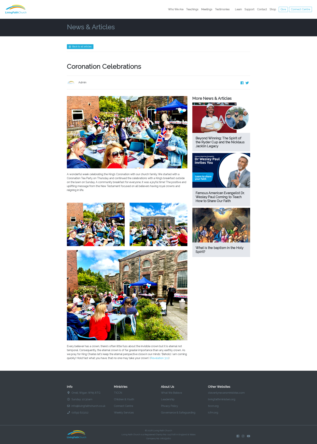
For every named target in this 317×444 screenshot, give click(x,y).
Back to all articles (82, 46)
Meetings (206, 9)
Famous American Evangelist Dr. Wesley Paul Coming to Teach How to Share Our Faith (220, 197)
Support (249, 9)
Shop (273, 9)
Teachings (192, 9)
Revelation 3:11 (160, 358)
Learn (238, 9)
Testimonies (222, 9)
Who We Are (175, 9)
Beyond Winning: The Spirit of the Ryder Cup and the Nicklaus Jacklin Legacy (220, 142)
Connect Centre (300, 9)
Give (283, 9)
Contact (262, 9)
